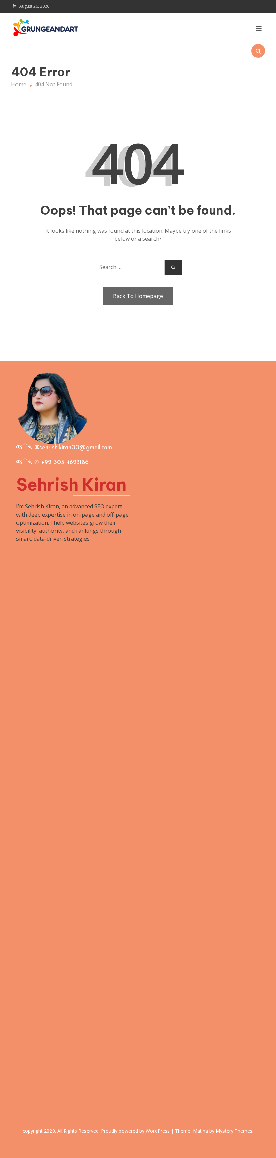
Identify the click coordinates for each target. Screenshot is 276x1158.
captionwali (30, 1038)
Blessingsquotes (37, 579)
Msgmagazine (34, 627)
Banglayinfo (31, 739)
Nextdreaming (34, 619)
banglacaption (34, 804)
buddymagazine (36, 708)
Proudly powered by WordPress (136, 1131)
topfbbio (27, 700)
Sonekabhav (31, 747)
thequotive (29, 660)
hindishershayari (37, 828)
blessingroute (33, 1095)
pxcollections (32, 1046)
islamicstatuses (35, 885)
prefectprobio (33, 941)
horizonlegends (36, 1070)
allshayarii (29, 893)
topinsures (30, 852)
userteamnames (36, 692)
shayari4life (30, 982)
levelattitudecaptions (42, 917)
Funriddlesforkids (38, 571)
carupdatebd (32, 901)
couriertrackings (37, 877)
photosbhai (30, 1006)
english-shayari (35, 731)
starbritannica (34, 1079)
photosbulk (30, 998)
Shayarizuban (33, 860)
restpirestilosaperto (41, 820)
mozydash (29, 796)
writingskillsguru (37, 676)
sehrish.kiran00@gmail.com (75, 448)
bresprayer (30, 1103)
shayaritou (29, 1030)
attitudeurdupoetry (40, 990)
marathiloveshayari (40, 974)
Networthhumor (37, 949)
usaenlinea (30, 547)
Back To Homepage (138, 296)
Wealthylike (30, 595)
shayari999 (30, 788)
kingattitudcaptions (41, 909)
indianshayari (33, 1087)
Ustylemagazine (36, 555)
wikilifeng (28, 868)
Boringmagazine (37, 603)
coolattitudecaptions (42, 836)
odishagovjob (33, 668)
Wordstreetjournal (39, 587)
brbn (22, 771)
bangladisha (31, 812)
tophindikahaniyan (40, 1014)
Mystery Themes (234, 1131)
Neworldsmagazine (40, 563)
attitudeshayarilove (40, 1062)
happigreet (30, 925)
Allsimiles (27, 611)
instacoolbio (31, 652)
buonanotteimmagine (43, 1054)
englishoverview (36, 684)
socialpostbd (32, 844)
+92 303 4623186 (65, 463)
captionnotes (32, 933)
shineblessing (33, 965)
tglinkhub (28, 763)
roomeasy (28, 635)
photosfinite (31, 755)
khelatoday (30, 780)
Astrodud (27, 716)
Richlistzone (31, 957)
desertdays (30, 644)
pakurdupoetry (35, 1022)
